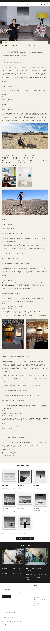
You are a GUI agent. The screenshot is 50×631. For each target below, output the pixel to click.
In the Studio (12, 42)
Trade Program (37, 591)
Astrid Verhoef (15, 51)
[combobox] (44, 4)
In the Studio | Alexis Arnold (11, 568)
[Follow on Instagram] (2, 624)
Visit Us (36, 601)
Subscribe (6, 596)
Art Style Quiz (27, 591)
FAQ (25, 587)
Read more (4, 577)
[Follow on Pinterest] (5, 624)
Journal (36, 587)
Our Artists (36, 589)
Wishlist (36, 605)
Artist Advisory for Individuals (40, 593)
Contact (25, 589)
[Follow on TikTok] (9, 624)
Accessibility (26, 600)
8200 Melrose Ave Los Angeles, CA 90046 (11, 617)
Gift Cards (26, 593)
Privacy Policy (27, 596)
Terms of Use (27, 598)
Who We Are (37, 603)
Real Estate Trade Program (40, 599)
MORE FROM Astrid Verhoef (25, 538)
